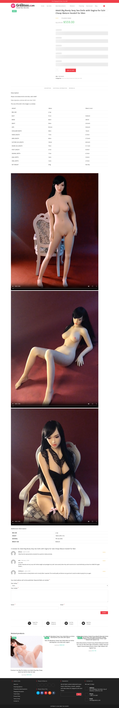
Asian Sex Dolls (65, 78)
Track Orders (17, 694)
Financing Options (18, 686)
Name (13, 604)
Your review (15, 588)
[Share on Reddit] (49, 693)
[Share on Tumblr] (53, 693)
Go (79, 694)
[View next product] (107, 10)
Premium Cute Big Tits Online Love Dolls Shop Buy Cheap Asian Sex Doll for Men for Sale (26, 671)
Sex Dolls (80, 78)
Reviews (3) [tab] (72, 88)
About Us (16, 684)
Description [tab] (47, 88)
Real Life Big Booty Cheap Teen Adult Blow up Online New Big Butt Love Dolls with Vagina (59, 641)
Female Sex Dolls (73, 78)
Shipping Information (19, 691)
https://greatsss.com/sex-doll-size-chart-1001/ (23, 100)
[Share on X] (38, 693)
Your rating (14, 583)
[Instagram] (45, 685)
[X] (49, 685)
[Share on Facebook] (42, 693)
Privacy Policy (17, 696)
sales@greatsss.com (94, 700)
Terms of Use (17, 698)
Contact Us (16, 701)
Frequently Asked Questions (20, 689)
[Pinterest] (53, 685)
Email (62, 604)
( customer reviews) (66, 18)
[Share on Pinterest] (45, 693)
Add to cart (70, 70)
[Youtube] (42, 685)
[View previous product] (104, 10)
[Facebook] (38, 685)
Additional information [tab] (60, 88)
